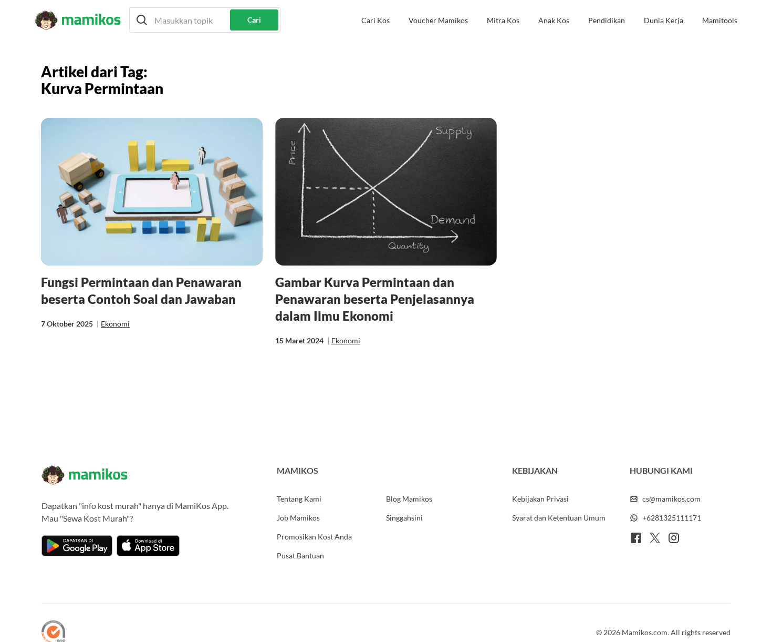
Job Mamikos (298, 517)
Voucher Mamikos (438, 20)
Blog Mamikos (409, 498)
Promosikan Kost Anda (314, 536)
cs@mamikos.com (671, 498)
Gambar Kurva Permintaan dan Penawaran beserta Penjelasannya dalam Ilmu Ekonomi (374, 298)
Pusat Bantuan (300, 555)
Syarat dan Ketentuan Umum (559, 517)
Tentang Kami (299, 498)
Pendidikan (606, 20)
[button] (204, 20)
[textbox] (204, 20)
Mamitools (719, 20)
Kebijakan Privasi (540, 498)
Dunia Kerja (663, 20)
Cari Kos (375, 20)
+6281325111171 (671, 517)
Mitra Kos (503, 20)
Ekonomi (115, 323)
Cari (254, 19)
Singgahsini (404, 517)
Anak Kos (553, 20)
